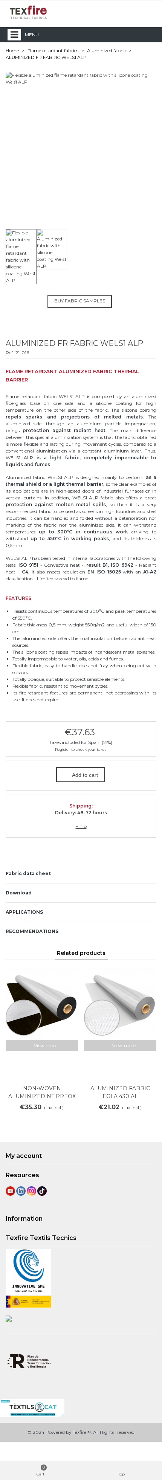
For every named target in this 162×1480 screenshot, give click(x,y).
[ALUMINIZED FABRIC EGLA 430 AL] (120, 1003)
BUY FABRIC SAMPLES (79, 301)
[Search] (135, 12)
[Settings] (149, 12)
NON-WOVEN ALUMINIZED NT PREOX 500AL (42, 1096)
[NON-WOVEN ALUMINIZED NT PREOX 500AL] (42, 1003)
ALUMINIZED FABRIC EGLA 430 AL (120, 1092)
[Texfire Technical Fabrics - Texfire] (28, 12)
